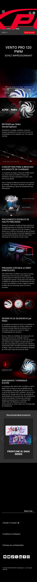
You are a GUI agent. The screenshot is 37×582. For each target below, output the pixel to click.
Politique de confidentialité (13, 545)
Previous (3, 438)
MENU (4, 32)
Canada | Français (10, 523)
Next (33, 438)
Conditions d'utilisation (11, 534)
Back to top (28, 511)
